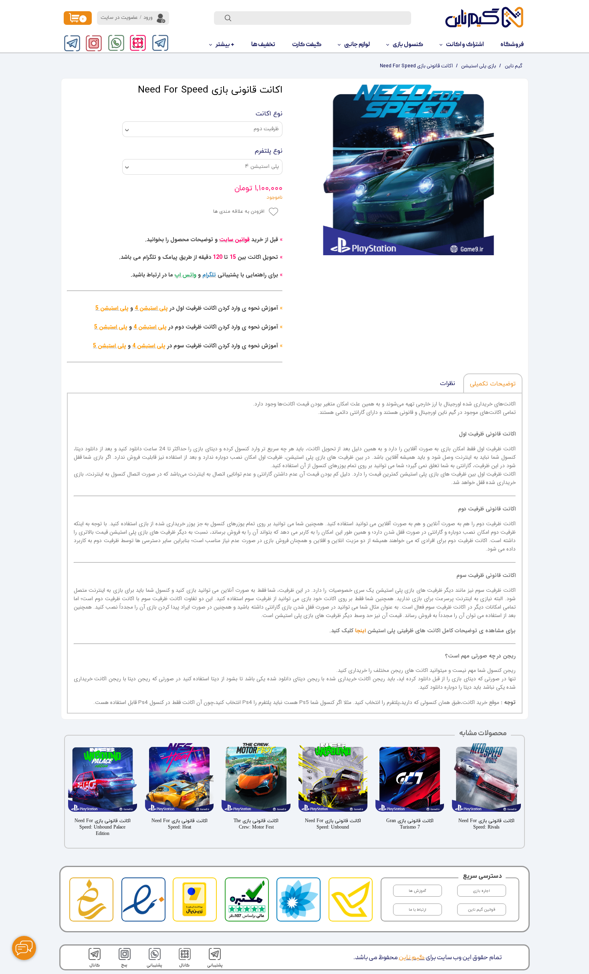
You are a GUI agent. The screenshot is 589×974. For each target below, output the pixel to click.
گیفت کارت (306, 44)
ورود (148, 17)
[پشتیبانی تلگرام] (160, 43)
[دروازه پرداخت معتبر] (194, 915)
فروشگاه (512, 44)
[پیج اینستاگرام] (94, 43)
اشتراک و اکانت (465, 44)
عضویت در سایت (119, 17)
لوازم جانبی (357, 44)
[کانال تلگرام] (72, 43)
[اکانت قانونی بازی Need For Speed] (408, 169)
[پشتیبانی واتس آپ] (116, 43)
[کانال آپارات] (138, 43)
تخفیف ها (263, 44)
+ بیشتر (225, 44)
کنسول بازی (408, 44)
